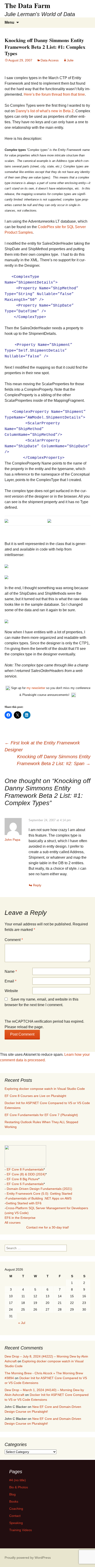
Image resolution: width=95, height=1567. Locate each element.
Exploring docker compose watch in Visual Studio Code (45, 1089)
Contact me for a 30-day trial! (47, 1227)
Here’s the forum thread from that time (54, 94)
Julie (70, 60)
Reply (37, 885)
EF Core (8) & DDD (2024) (26, 1174)
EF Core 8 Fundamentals (25, 1169)
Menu (9, 22)
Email (10, 981)
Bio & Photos (18, 1487)
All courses (13, 1222)
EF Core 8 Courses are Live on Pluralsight (35, 1096)
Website (11, 991)
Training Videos (20, 1530)
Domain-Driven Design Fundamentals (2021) (39, 1189)
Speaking (16, 1523)
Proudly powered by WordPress (28, 1557)
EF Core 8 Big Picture (22, 1179)
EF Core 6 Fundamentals (25, 1184)
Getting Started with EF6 (24, 1203)
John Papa (12, 839)
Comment (14, 940)
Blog (12, 1494)
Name (11, 971)
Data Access (50, 60)
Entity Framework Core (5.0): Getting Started (39, 1193)
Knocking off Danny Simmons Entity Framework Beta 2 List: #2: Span (53, 760)
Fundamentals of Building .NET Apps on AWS (38, 1198)
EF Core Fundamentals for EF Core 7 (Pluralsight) (41, 1115)
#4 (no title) (17, 1480)
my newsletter (36, 688)
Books (13, 1501)
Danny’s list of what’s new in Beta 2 (45, 111)
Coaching (16, 1508)
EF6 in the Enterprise (20, 1218)
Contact (15, 1516)
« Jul (21, 1323)
